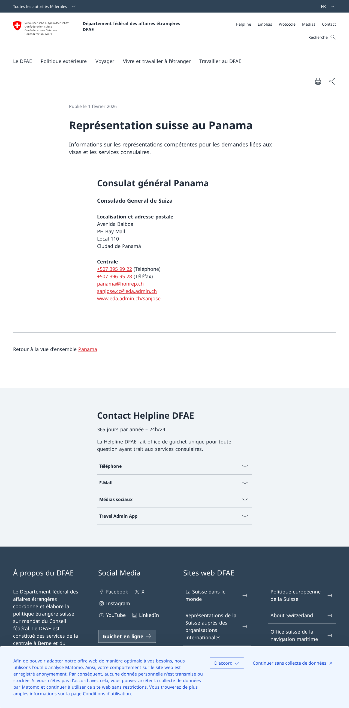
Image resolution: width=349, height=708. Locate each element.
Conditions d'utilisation (107, 694)
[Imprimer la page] (318, 81)
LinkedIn (149, 615)
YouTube (116, 615)
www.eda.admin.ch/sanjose (129, 298)
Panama (87, 349)
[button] (22, 61)
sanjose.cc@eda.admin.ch (127, 291)
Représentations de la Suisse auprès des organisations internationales (210, 626)
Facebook (117, 591)
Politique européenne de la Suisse (295, 595)
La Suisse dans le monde (205, 595)
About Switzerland (291, 615)
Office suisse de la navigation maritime (294, 635)
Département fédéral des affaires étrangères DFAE (132, 26)
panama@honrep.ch (120, 283)
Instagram (118, 603)
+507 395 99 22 (114, 269)
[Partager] (332, 81)
